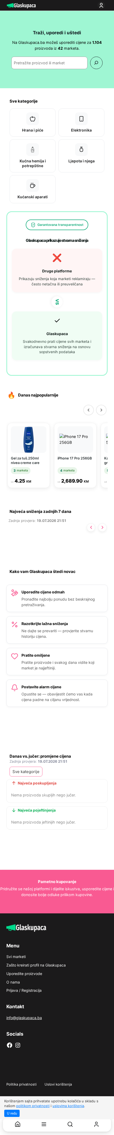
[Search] (96, 63)
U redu (12, 1113)
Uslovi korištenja (58, 1084)
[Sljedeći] (101, 410)
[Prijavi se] (102, 5)
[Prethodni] (88, 410)
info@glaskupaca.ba (24, 1017)
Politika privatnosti (21, 1084)
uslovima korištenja (68, 1106)
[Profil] (96, 1124)
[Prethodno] (91, 527)
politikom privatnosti (33, 1106)
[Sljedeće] (102, 527)
